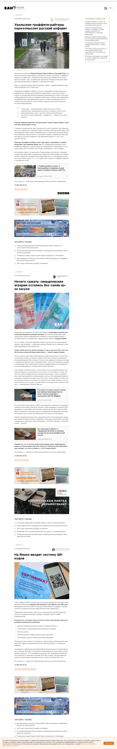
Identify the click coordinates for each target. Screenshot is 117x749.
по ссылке (35, 158)
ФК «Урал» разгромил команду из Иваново (32, 263)
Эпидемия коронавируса (29, 669)
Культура (24, 189)
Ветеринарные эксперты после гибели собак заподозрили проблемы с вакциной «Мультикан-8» (42, 259)
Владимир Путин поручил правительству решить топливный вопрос (41, 531)
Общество (18, 189)
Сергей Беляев (62, 276)
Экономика (18, 460)
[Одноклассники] (61, 193)
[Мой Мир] (66, 193)
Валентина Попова (62, 549)
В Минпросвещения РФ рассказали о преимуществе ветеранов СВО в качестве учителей (42, 251)
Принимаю (108, 743)
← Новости (18, 15)
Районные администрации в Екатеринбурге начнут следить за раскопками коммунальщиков (39, 246)
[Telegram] (63, 193)
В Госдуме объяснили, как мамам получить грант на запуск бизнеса (41, 523)
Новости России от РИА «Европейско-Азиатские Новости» (10, 8)
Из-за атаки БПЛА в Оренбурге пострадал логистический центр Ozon (42, 525)
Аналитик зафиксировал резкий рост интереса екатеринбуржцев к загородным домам (96, 38)
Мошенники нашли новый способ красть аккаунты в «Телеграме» (40, 255)
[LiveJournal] (68, 193)
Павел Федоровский (61, 19)
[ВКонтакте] (59, 193)
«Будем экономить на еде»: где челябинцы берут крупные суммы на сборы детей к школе (96, 23)
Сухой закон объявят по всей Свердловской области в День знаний (95, 44)
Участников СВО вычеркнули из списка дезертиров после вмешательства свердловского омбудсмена (95, 51)
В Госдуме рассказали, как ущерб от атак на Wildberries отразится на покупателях (96, 58)
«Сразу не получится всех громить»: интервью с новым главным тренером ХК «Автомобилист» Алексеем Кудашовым (94, 31)
